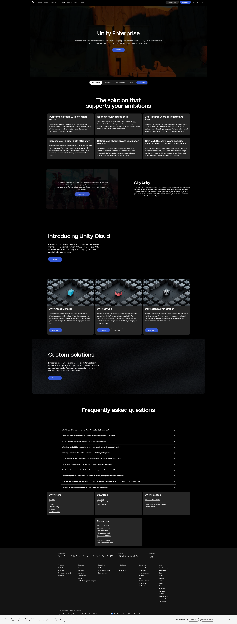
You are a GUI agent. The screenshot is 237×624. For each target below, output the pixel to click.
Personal (52, 499)
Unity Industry (54, 507)
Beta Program (102, 504)
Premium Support (103, 540)
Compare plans (54, 511)
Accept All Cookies (207, 619)
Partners (100, 538)
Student (52, 504)
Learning (69, 2)
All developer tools (103, 533)
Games (40, 2)
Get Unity (100, 499)
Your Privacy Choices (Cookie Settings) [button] (127, 614)
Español (98, 556)
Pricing (82, 2)
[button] (172, 2)
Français (79, 556)
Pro (50, 502)
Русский (105, 556)
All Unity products (103, 528)
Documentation (102, 531)
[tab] (95, 83)
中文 (93, 556)
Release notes (150, 507)
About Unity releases (152, 499)
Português (86, 556)
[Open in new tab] (70, 573)
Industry (46, 2)
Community (62, 2)
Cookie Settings (180, 619)
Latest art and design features (155, 504)
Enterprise (52, 509)
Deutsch (66, 556)
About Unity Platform (104, 526)
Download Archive (103, 502)
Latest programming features (155, 502)
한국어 (111, 556)
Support (76, 2)
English (60, 556)
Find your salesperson (105, 543)
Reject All (193, 619)
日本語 (73, 556)
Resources (53, 2)
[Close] (229, 620)
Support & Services (104, 535)
